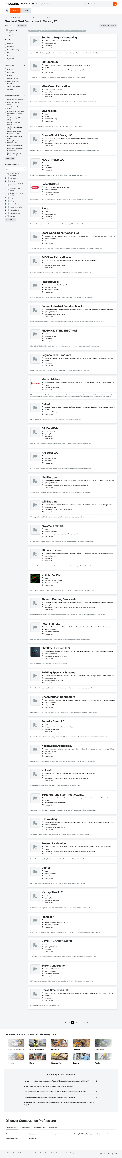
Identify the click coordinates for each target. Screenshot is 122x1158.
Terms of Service (44, 1153)
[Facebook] (104, 1154)
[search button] (115, 4)
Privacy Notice (34, 1153)
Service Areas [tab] (53, 1127)
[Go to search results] (24, 169)
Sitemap (72, 1153)
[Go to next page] (87, 1022)
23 (83, 1022)
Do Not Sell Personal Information (59, 1153)
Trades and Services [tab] (39, 1127)
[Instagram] (112, 1154)
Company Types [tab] (12, 1127)
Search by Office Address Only (11, 33)
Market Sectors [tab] (25, 1127)
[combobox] (101, 3)
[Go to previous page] (58, 1022)
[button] (5, 44)
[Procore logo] (12, 4)
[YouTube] (116, 1154)
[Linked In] (101, 1154)
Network (25, 4)
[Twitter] (108, 1154)
